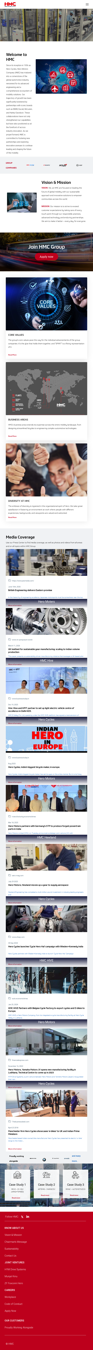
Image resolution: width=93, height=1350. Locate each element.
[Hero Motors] (46, 798)
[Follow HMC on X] (22, 1217)
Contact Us (10, 1255)
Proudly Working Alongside (19, 1327)
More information (15, 1149)
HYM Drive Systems (15, 1269)
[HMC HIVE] (46, 980)
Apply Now (10, 1310)
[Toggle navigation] (87, 4)
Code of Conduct (13, 1303)
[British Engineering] (46, 562)
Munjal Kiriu (11, 1276)
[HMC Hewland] (46, 857)
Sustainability (12, 1248)
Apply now (46, 256)
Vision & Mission (13, 1234)
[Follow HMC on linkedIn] (27, 1216)
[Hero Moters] (46, 621)
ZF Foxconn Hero (14, 1283)
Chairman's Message (16, 1241)
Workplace (10, 1297)
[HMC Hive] (46, 680)
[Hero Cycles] (46, 739)
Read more (16, 1198)
